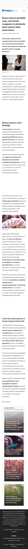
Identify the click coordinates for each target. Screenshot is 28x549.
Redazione (12, 544)
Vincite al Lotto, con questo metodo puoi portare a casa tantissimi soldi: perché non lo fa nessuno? (14, 425)
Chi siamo (6, 544)
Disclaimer (14, 546)
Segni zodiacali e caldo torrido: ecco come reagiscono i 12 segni (14, 452)
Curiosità (7, 402)
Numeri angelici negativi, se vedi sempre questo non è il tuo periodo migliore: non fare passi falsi (14, 474)
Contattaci (14, 531)
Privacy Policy (19, 544)
